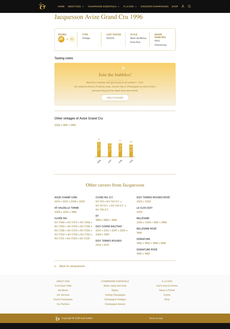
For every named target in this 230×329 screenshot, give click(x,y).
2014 (57, 201)
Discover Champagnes (155, 6)
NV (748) (59, 222)
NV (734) (59, 234)
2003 (139, 201)
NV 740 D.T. (117, 205)
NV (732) (85, 234)
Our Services (63, 294)
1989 (106, 220)
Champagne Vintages (115, 299)
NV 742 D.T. (113, 201)
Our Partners (63, 304)
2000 (57, 125)
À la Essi (128, 6)
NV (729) (85, 238)
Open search (189, 6)
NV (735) (85, 230)
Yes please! (115, 97)
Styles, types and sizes (115, 285)
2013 (65, 201)
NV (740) (72, 226)
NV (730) (72, 238)
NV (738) (59, 230)
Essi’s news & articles (167, 285)
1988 (114, 220)
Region (115, 290)
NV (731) (59, 238)
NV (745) (59, 226)
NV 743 (100, 201)
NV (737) (72, 230)
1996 (74, 212)
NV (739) (85, 226)
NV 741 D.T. (102, 205)
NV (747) (72, 222)
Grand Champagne (63, 299)
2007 (114, 230)
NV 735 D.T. (102, 209)
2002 (82, 201)
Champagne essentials (102, 6)
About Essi (74, 6)
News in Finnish (167, 290)
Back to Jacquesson (72, 266)
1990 (98, 220)
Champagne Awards (115, 304)
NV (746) (85, 222)
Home (61, 6)
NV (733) (72, 234)
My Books (63, 290)
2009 (73, 201)
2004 (140, 212)
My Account (182, 6)
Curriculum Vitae (63, 285)
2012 (106, 230)
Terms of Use (156, 318)
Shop (175, 6)
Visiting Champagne (115, 294)
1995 (73, 125)
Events (167, 294)
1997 (65, 125)
